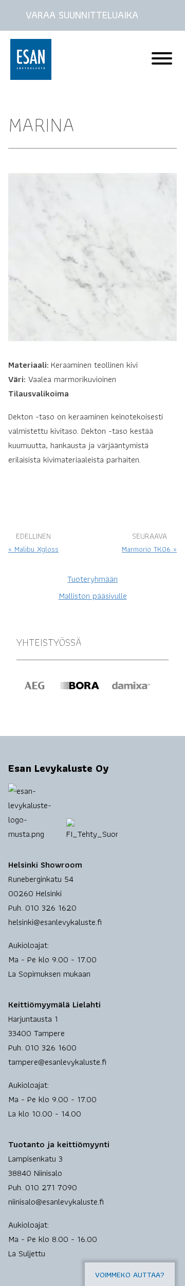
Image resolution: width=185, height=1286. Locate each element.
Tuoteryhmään (92, 579)
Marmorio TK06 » (149, 549)
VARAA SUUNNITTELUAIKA (82, 15)
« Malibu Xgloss (33, 549)
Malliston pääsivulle (93, 595)
